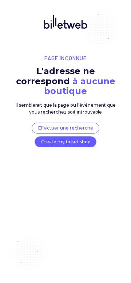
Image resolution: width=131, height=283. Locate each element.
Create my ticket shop (65, 141)
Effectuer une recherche (65, 128)
